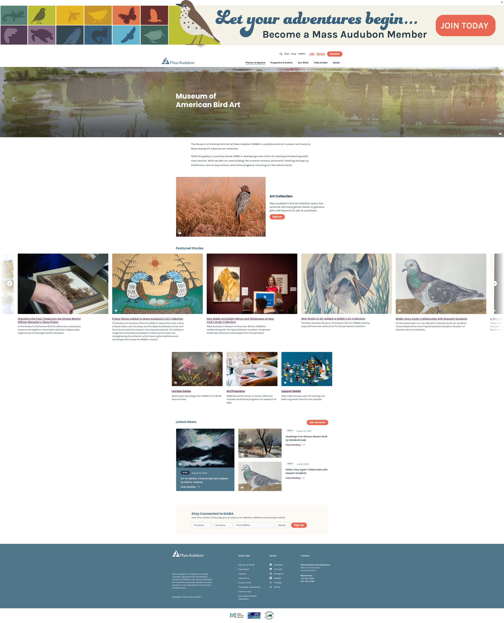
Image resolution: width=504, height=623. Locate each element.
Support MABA (291, 391)
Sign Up (299, 525)
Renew (321, 54)
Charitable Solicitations (249, 587)
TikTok (277, 587)
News (286, 54)
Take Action (320, 62)
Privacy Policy (244, 582)
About (336, 62)
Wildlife (301, 54)
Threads (278, 582)
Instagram (279, 573)
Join (311, 54)
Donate (335, 54)
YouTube (278, 569)
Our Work (303, 62)
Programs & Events (282, 62)
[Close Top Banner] (502, 2)
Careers (242, 573)
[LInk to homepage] (178, 60)
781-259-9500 (307, 578)
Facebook (278, 565)
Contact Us (243, 578)
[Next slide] (494, 283)
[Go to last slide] (9, 283)
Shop (293, 54)
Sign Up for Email (246, 565)
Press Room (243, 569)
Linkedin (277, 578)
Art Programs (236, 391)
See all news (317, 422)
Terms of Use (244, 591)
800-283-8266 (308, 581)
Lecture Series (181, 391)
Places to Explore (255, 62)
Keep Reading (188, 487)
